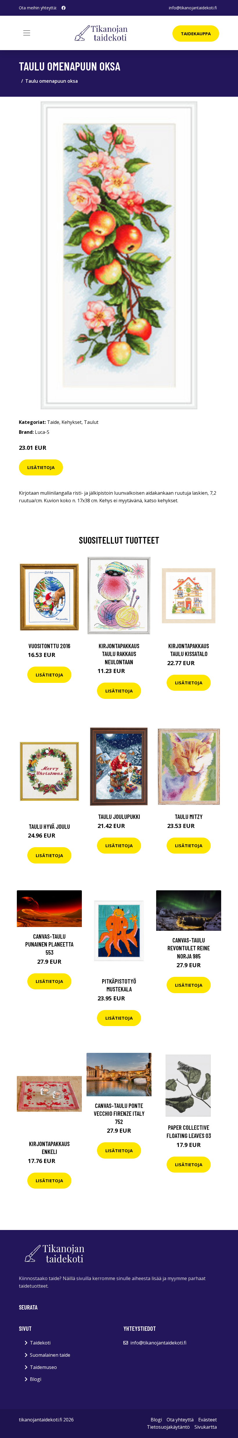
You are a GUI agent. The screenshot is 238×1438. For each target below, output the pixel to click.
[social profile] (63, 7)
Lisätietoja (41, 467)
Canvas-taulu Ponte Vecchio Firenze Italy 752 (119, 1113)
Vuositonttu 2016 (49, 645)
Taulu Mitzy (189, 816)
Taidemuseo (43, 1367)
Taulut (91, 422)
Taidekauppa (196, 33)
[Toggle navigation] (27, 32)
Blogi (35, 1379)
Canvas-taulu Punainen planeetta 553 (49, 944)
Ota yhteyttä (180, 1419)
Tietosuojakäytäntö (168, 1427)
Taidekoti (40, 1343)
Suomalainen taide (50, 1355)
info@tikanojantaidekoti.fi (193, 7)
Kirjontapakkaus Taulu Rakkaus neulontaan (119, 653)
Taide (53, 422)
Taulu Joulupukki (119, 816)
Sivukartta (205, 1427)
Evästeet (207, 1419)
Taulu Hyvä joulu (49, 826)
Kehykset (72, 422)
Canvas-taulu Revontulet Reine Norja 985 (188, 948)
